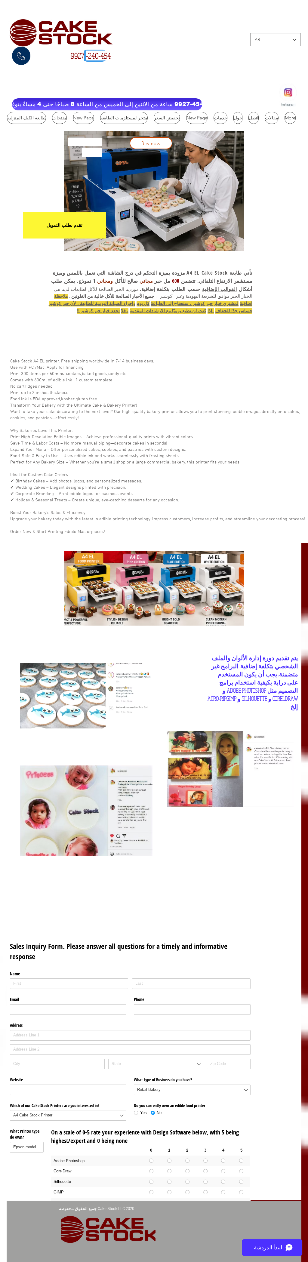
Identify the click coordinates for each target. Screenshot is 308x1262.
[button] (107, 104)
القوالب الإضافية (219, 288)
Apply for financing (65, 367)
